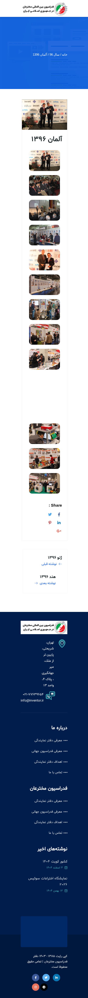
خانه (64, 54)
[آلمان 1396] (59, 514)
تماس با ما (55, 772)
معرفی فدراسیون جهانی (47, 751)
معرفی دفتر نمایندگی (48, 740)
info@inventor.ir (32, 700)
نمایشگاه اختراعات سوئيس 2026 (47, 881)
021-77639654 (33, 694)
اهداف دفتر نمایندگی (48, 762)
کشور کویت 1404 (55, 861)
